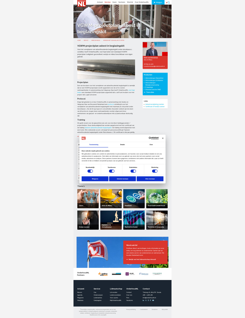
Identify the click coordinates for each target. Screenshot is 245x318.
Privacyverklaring (131, 309)
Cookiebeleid (143, 309)
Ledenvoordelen (115, 295)
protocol (111, 104)
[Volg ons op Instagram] (149, 300)
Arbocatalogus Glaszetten (154, 78)
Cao (95, 292)
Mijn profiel (165, 309)
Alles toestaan (150, 179)
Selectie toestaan (122, 179)
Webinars (80, 300)
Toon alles (150, 92)
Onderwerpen (98, 295)
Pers (127, 297)
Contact (129, 292)
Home (79, 40)
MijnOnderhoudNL (115, 300)
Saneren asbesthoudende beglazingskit (98, 128)
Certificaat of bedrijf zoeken (155, 106)
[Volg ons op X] (146, 300)
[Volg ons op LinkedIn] (144, 300)
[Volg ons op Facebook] (151, 300)
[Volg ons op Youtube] (153, 300)
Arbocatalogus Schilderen (154, 80)
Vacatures (129, 300)
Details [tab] (122, 144)
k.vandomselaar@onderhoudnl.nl (154, 66)
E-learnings (149, 87)
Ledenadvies (98, 297)
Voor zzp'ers (114, 297)
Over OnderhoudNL (142, 2)
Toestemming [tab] (93, 144)
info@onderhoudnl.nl (149, 297)
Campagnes (97, 300)
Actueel (100, 2)
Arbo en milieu (95, 40)
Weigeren (95, 179)
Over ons (129, 295)
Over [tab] (151, 144)
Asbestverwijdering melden (154, 104)
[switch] (111, 171)
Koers (114, 2)
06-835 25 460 (148, 64)
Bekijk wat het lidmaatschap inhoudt (142, 259)
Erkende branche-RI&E (153, 89)
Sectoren (121, 2)
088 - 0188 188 (148, 295)
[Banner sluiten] (162, 138)
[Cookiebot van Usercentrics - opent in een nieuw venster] (150, 138)
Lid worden (113, 292)
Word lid (130, 2)
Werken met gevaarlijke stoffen (113, 40)
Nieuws (79, 292)
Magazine (80, 297)
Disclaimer (155, 309)
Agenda (79, 295)
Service (108, 2)
